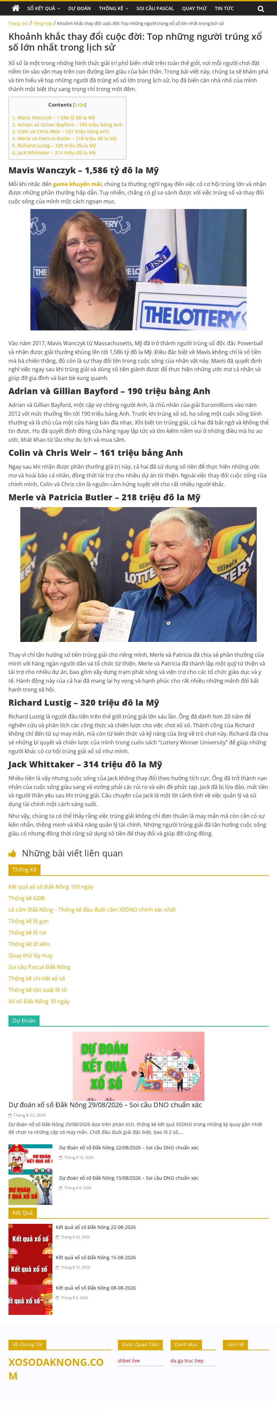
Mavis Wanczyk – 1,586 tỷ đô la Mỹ (53, 117)
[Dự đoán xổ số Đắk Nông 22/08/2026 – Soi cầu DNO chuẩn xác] (32, 1148)
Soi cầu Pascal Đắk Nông (39, 967)
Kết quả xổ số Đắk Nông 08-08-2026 (96, 1288)
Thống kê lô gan (28, 921)
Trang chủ (18, 23)
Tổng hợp (42, 23)
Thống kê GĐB (26, 898)
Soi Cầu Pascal (155, 8)
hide (80, 104)
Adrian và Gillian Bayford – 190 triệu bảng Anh (67, 124)
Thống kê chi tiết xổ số (36, 978)
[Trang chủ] (15, 8)
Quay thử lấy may (30, 955)
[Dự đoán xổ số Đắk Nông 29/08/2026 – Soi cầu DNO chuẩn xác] (138, 1035)
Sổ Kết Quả (41, 8)
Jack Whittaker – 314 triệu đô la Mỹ (54, 152)
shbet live (129, 1360)
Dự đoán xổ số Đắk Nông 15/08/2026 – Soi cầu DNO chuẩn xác (129, 1178)
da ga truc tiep (187, 1360)
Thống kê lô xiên (29, 944)
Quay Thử (194, 8)
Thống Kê (111, 8)
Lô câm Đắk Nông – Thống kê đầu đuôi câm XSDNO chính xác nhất (92, 909)
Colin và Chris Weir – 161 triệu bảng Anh (60, 131)
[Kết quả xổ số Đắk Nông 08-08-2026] (32, 1288)
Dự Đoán (79, 8)
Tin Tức (224, 8)
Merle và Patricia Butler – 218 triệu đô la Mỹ (64, 138)
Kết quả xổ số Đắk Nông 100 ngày (50, 886)
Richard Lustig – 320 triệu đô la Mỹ (54, 145)
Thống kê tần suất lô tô (37, 990)
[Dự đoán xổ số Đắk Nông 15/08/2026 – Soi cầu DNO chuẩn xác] (32, 1178)
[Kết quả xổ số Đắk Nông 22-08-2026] (32, 1228)
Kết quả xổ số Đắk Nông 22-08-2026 (96, 1227)
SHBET (32, 1403)
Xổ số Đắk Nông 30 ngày (39, 1001)
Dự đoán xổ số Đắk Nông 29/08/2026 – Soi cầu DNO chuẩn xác (105, 1104)
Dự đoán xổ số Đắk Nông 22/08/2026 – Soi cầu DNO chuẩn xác (129, 1147)
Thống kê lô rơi (27, 932)
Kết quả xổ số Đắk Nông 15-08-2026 (96, 1257)
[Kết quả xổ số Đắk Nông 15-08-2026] (32, 1258)
